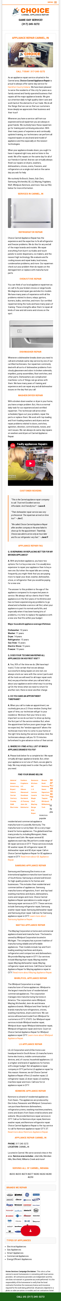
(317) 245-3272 (30, 24)
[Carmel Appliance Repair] (30, 12)
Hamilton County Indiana (19, 87)
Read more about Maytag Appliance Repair (32, 972)
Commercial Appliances (18, 1256)
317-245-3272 (37, 71)
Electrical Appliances (16, 1246)
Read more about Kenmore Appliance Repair (28, 1132)
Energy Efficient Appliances (19, 1259)
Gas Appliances (14, 1250)
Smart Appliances (15, 1253)
